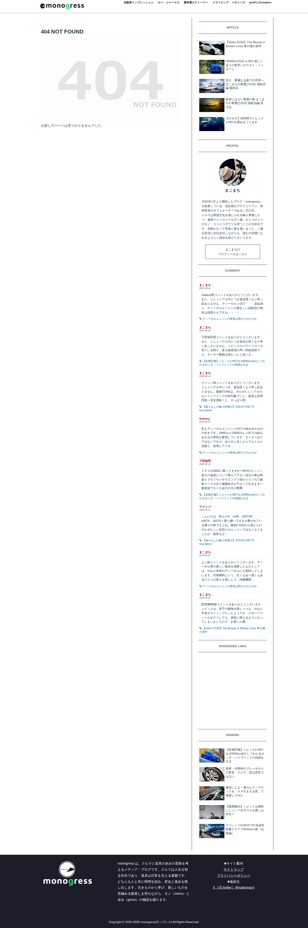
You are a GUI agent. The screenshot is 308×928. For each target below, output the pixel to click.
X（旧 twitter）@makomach (234, 887)
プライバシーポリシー (233, 875)
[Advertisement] (232, 693)
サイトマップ (234, 869)
